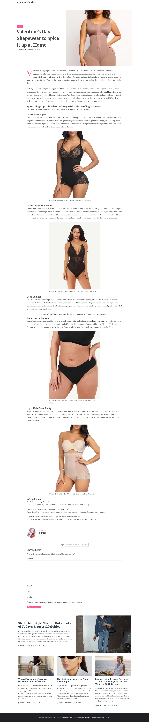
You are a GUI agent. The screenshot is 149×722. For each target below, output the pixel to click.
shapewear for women (72, 545)
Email (29, 591)
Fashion (20, 27)
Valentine (84, 545)
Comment (30, 559)
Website (29, 597)
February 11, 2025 (71, 703)
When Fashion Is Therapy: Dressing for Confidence (32, 680)
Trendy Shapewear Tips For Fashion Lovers (42, 502)
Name (29, 586)
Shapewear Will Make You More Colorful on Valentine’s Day (48, 509)
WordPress (86, 718)
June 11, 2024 (108, 705)
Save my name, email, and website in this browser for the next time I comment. (55, 602)
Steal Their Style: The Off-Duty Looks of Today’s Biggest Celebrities (44, 624)
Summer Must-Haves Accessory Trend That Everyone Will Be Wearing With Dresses (112, 681)
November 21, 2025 (33, 646)
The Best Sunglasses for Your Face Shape (72, 680)
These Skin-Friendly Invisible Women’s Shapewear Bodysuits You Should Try (53, 517)
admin (20, 50)
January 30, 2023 (31, 50)
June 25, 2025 (31, 703)
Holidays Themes (105, 718)
